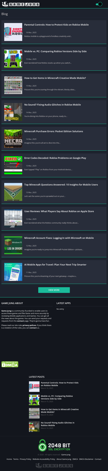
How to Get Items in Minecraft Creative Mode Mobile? (55, 78)
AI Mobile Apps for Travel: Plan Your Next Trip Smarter (55, 264)
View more (53, 290)
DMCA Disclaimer (86, 459)
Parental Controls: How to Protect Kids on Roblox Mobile (56, 24)
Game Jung (65, 454)
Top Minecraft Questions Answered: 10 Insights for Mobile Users (61, 184)
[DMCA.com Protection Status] (9, 366)
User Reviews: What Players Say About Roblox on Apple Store (59, 211)
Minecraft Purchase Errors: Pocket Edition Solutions (54, 131)
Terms (15, 459)
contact (33, 327)
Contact (98, 459)
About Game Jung (64, 459)
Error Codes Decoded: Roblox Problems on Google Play (55, 158)
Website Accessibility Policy (44, 459)
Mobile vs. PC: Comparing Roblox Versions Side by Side (55, 51)
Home (9, 459)
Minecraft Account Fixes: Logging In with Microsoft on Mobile (59, 237)
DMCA (75, 459)
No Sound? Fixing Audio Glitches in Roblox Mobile (52, 104)
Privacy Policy (25, 459)
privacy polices (29, 325)
